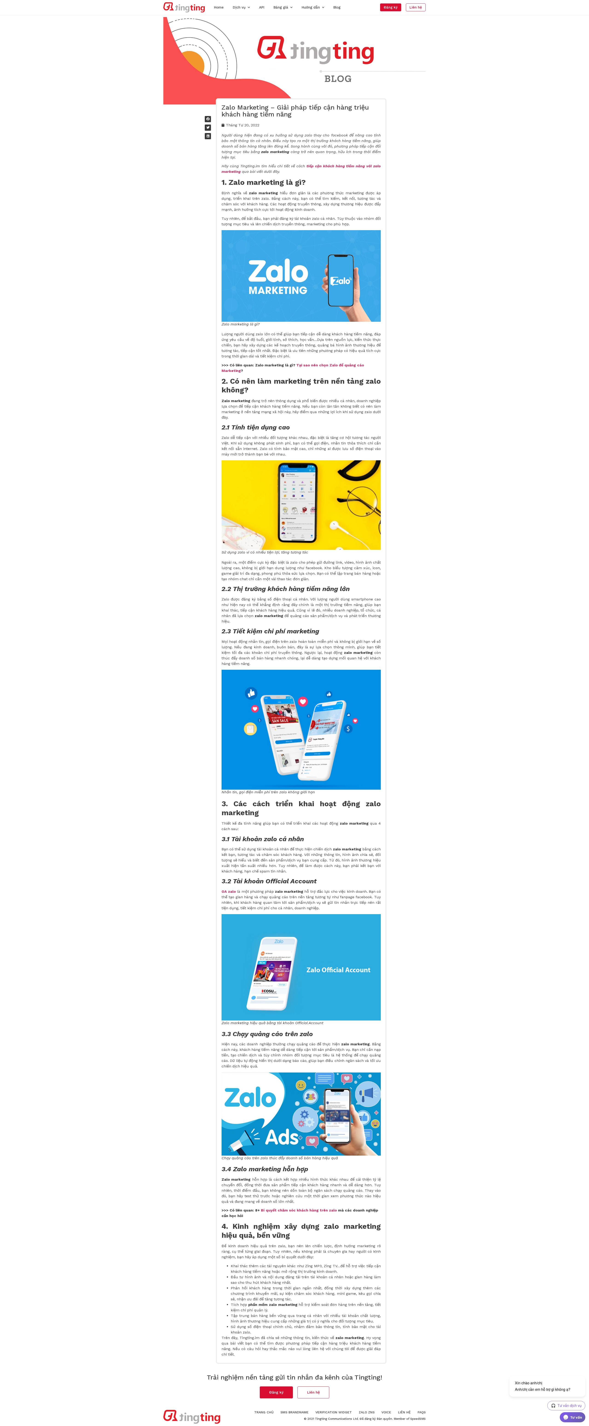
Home (219, 7)
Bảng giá (281, 7)
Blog (337, 7)
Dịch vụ (239, 7)
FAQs (422, 1412)
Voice (386, 1412)
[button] (390, 7)
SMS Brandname (294, 1412)
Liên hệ (404, 1412)
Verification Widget (333, 1412)
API (261, 7)
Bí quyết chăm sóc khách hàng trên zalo (299, 1210)
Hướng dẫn (311, 7)
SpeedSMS (418, 1418)
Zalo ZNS (367, 1412)
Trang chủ (264, 1412)
